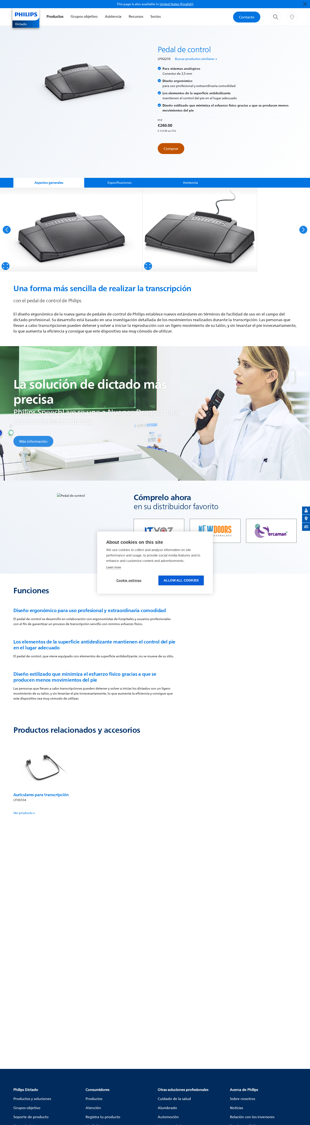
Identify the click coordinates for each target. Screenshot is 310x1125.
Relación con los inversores (252, 1117)
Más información (33, 441)
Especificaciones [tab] (120, 182)
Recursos (136, 16)
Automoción (168, 1117)
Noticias (236, 1108)
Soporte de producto (31, 1117)
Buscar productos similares (194, 59)
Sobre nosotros (242, 1098)
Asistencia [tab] (190, 182)
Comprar (171, 148)
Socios (155, 16)
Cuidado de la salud (174, 1098)
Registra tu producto (103, 1117)
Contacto (246, 17)
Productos (55, 16)
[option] (71, 230)
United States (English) (176, 4)
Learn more (113, 567)
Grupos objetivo (84, 16)
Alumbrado (167, 1108)
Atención (93, 1108)
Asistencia (113, 16)
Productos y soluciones (32, 1098)
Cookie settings (129, 580)
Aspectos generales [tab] (48, 182)
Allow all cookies (181, 580)
